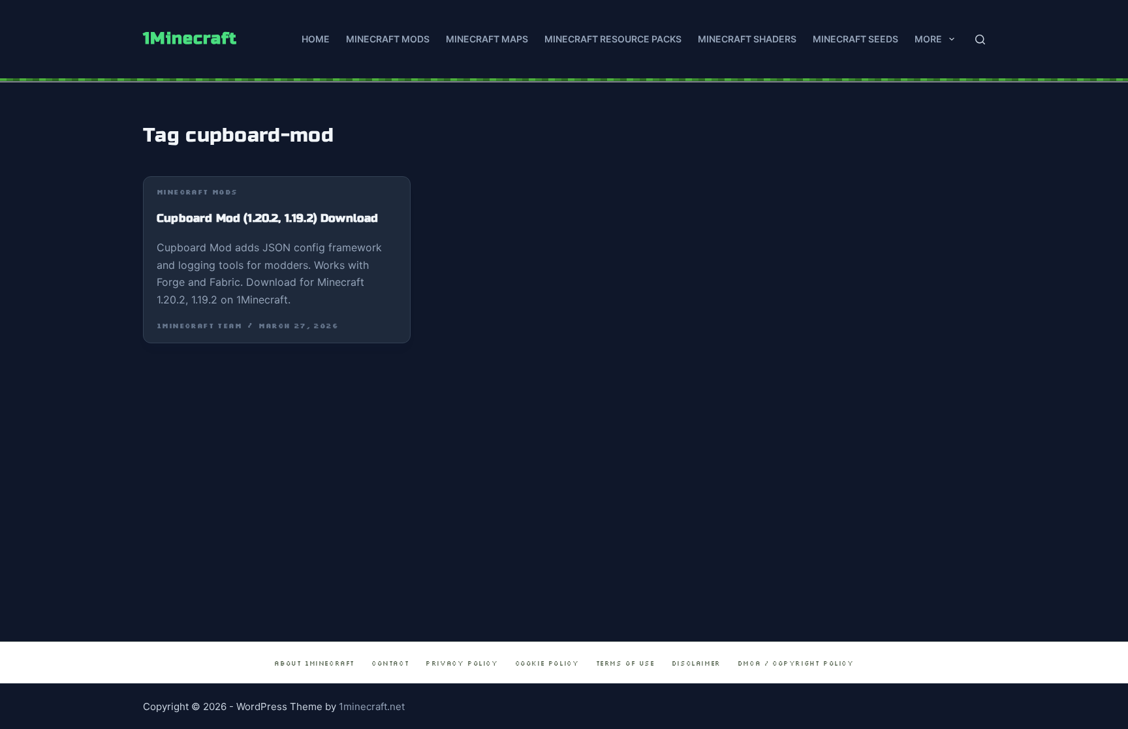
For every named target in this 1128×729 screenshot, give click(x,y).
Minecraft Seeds (855, 38)
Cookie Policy (547, 663)
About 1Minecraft (314, 663)
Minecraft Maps (487, 38)
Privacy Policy (461, 663)
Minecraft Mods (388, 38)
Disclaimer (696, 663)
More (928, 38)
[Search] (980, 39)
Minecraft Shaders (747, 38)
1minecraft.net (372, 706)
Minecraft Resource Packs (613, 38)
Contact (390, 663)
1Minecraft (190, 38)
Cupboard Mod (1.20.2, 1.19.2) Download (267, 218)
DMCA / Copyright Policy (796, 663)
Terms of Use (625, 663)
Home (316, 38)
